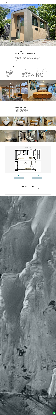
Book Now (19, 1)
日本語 (43, 1)
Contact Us (23, 1)
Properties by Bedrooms (34, 1)
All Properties (28, 1)
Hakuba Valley (48, 1)
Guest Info (40, 1)
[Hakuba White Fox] (9, 1)
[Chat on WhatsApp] (54, 413)
